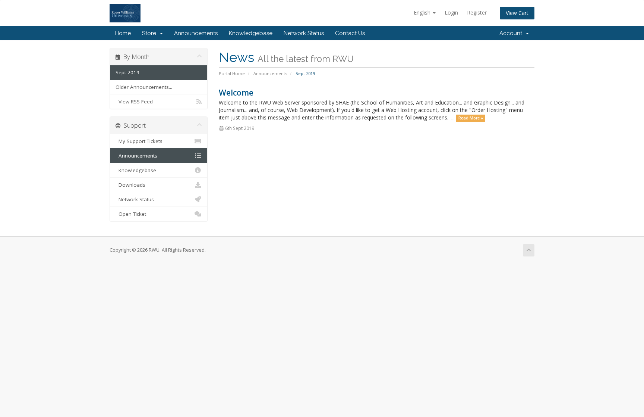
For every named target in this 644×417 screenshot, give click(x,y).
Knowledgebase (250, 33)
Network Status (304, 33)
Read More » (470, 118)
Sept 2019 (127, 72)
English (423, 12)
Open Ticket (131, 214)
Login (451, 12)
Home (123, 33)
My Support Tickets (139, 141)
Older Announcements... (144, 87)
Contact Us (350, 33)
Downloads (130, 184)
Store (150, 33)
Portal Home (232, 73)
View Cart (517, 12)
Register (477, 12)
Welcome (236, 92)
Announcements (196, 33)
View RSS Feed (134, 101)
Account (512, 33)
